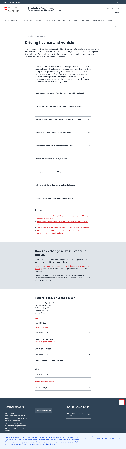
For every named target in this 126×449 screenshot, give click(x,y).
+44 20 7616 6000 (42, 327)
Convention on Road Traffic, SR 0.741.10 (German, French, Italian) (62, 227)
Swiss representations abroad (75, 414)
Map (36, 318)
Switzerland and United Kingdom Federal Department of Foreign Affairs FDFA (44, 9)
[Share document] (120, 27)
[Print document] (115, 27)
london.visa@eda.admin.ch (45, 381)
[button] (12, 21)
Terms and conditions (47, 444)
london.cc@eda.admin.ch (45, 342)
